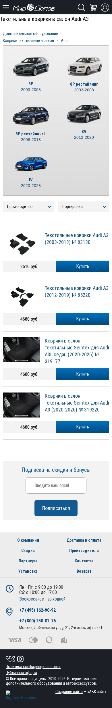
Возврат (84, 571)
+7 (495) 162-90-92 (37, 610)
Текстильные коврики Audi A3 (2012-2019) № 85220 (77, 291)
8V (84, 134)
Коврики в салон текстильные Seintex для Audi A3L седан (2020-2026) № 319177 (77, 351)
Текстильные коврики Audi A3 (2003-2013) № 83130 (77, 238)
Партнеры (28, 561)
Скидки (28, 550)
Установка (28, 571)
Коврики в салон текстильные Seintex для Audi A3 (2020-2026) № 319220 (77, 403)
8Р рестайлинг (84, 87)
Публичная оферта (21, 672)
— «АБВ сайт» (80, 691)
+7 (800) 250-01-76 (37, 621)
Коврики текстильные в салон (28, 40)
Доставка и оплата (84, 540)
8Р (31, 86)
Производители (84, 550)
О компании (28, 540)
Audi (64, 40)
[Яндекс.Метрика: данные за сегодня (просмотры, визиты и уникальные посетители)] (21, 695)
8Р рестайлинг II (31, 136)
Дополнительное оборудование (30, 33)
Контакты (84, 561)
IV (31, 182)
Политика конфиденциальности (33, 666)
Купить (82, 266)
